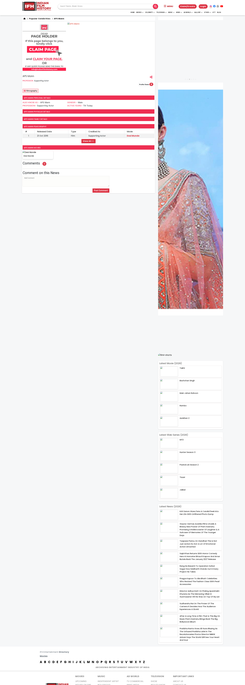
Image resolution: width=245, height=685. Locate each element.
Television (160, 12)
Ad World (187, 12)
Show (154, 681)
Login (203, 6)
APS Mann (58, 18)
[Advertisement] (192, 334)
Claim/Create (187, 6)
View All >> (88, 141)
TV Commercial (135, 681)
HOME (133, 12)
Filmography (31, 91)
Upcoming (81, 681)
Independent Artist (108, 681)
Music (170, 12)
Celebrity (149, 12)
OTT (214, 12)
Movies (139, 12)
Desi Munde (133, 135)
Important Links (183, 676)
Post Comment (101, 190)
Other (206, 12)
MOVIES (79, 676)
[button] (168, 6)
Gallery (197, 12)
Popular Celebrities (39, 18)
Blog (219, 12)
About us (178, 681)
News (178, 12)
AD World (133, 676)
